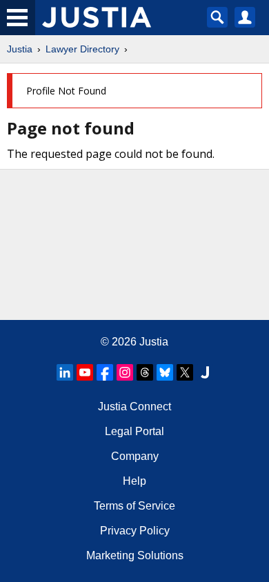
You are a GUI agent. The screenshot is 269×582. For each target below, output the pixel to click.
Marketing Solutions (134, 555)
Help (134, 481)
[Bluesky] (165, 372)
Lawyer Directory (82, 48)
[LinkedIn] (65, 372)
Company (135, 456)
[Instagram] (125, 372)
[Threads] (145, 372)
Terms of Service (134, 506)
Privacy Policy (135, 530)
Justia (19, 48)
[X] (185, 372)
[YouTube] (85, 372)
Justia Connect (134, 406)
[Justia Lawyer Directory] (205, 372)
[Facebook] (105, 372)
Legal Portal (134, 431)
